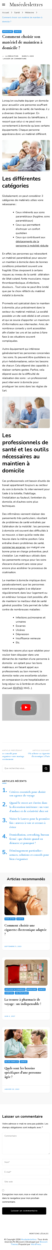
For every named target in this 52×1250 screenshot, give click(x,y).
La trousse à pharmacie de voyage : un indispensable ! (22, 1001)
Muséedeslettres (26, 4)
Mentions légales (38, 1233)
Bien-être (10, 919)
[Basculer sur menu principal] (3, 5)
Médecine (7, 32)
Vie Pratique (22, 993)
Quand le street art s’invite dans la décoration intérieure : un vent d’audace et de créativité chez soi (29, 807)
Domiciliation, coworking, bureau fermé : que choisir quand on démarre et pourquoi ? (29, 839)
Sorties (9, 993)
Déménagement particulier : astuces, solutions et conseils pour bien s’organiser (29, 855)
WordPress (36, 1244)
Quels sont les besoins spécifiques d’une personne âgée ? (22, 1072)
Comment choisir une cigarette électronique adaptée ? (25, 929)
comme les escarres (13, 547)
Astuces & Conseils (15, 989)
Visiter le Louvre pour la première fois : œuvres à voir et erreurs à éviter (29, 823)
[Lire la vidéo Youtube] (26, 707)
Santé (18, 32)
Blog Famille (11, 1062)
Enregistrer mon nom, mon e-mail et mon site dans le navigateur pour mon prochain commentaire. (24, 1198)
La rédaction (11, 56)
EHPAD (18, 688)
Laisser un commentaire (14, 59)
